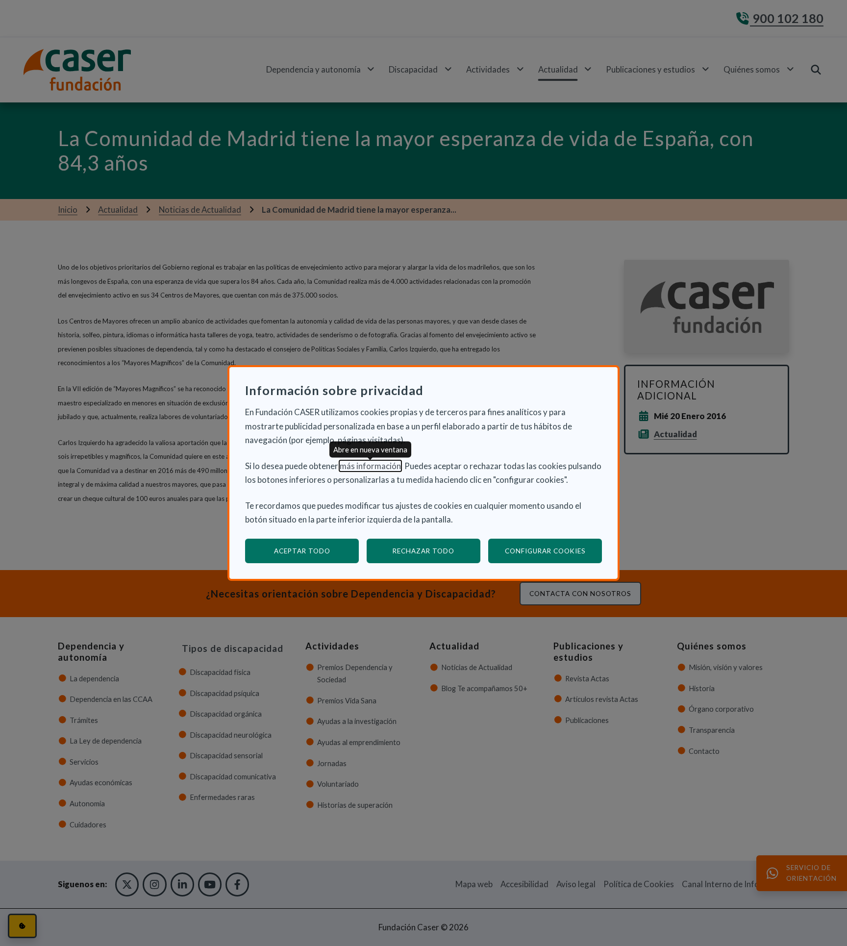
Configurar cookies (553, 551)
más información (370, 466)
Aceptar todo (302, 551)
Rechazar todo (423, 551)
